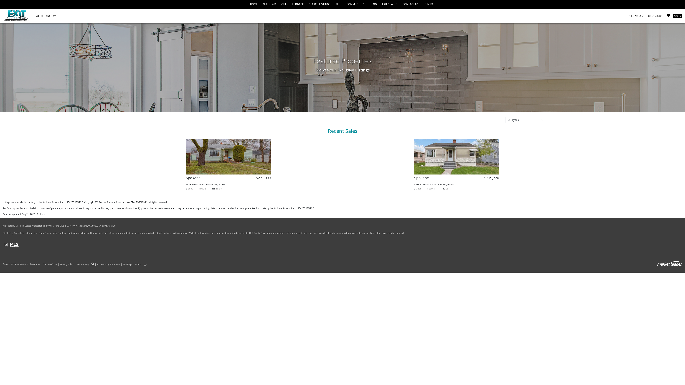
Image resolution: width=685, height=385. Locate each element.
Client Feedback (292, 4)
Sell (338, 4)
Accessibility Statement (108, 264)
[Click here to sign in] (668, 16)
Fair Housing (83, 264)
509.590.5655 (636, 16)
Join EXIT (429, 4)
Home (254, 4)
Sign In (677, 15)
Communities (355, 4)
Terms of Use (50, 264)
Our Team (269, 4)
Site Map (127, 264)
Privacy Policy (66, 264)
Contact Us (410, 4)
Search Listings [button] (319, 4)
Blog (373, 4)
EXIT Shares (389, 4)
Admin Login (141, 264)
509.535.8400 (654, 16)
